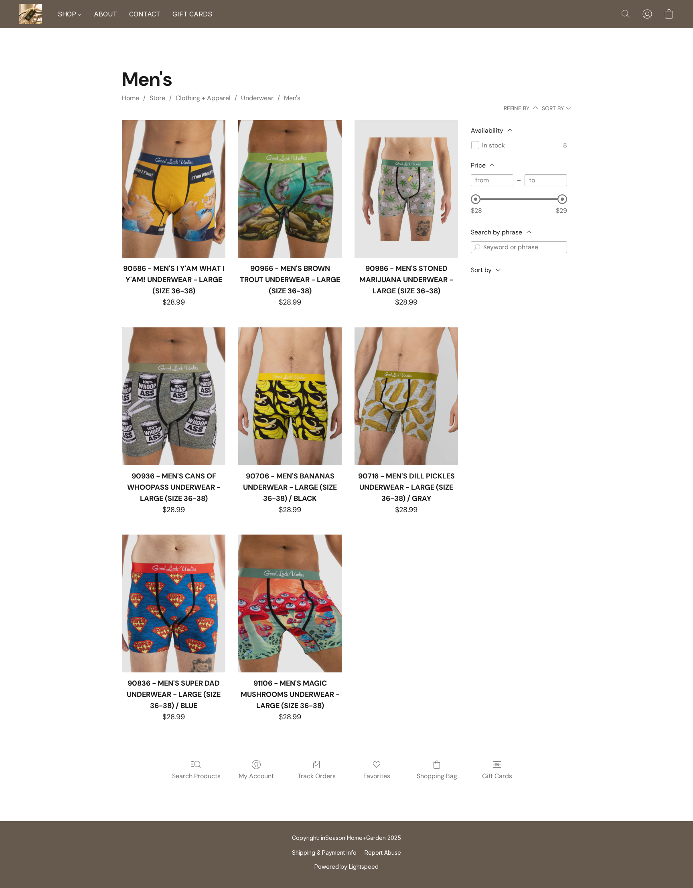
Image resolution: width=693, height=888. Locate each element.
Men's (292, 98)
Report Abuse (383, 852)
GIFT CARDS (192, 14)
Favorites (376, 776)
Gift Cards (497, 776)
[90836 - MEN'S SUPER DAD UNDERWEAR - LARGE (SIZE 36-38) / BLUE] (173, 603)
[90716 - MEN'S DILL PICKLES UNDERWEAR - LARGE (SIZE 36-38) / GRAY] (406, 396)
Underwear (257, 98)
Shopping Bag (437, 776)
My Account (256, 776)
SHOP (68, 14)
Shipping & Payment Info (324, 852)
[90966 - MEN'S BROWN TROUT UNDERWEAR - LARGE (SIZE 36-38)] (290, 189)
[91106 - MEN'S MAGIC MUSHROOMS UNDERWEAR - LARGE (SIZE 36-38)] (290, 603)
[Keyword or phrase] (477, 247)
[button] (30, 14)
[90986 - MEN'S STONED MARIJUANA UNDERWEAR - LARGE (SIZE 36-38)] (406, 189)
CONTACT (144, 14)
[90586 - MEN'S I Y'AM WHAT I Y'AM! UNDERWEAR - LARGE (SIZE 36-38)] (173, 189)
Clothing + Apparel (203, 98)
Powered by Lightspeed (346, 866)
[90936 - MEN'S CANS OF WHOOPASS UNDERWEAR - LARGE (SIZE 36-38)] (173, 396)
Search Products (196, 776)
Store (157, 98)
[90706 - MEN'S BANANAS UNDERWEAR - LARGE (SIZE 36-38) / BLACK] (290, 396)
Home (130, 98)
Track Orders (317, 776)
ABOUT (105, 14)
